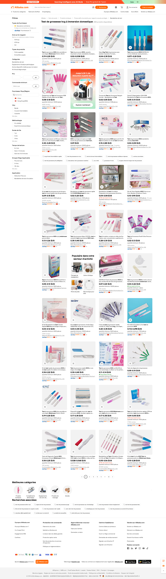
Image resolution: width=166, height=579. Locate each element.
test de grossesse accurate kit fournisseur (121, 509)
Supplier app (75, 561)
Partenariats (130, 541)
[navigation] (25, 247)
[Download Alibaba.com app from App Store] (130, 562)
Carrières (17, 537)
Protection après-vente (50, 537)
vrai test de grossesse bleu (132, 504)
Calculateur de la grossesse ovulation (78, 160)
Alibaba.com (119, 561)
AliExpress (56, 570)
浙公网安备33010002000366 (114, 576)
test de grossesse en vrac (74, 156)
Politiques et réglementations (51, 546)
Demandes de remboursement (108, 537)
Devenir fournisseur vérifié (135, 537)
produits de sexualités (60, 513)
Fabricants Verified (76, 528)
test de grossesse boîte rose (23, 504)
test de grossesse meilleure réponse (118, 156)
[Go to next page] (112, 477)
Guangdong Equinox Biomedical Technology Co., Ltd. (139, 104)
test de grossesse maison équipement (109, 504)
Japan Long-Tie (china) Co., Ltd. (51, 106)
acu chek (96, 160)
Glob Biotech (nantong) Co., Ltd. (80, 199)
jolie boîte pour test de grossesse (81, 513)
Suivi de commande (133, 534)
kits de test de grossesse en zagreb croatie (27, 509)
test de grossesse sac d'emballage (84, 504)
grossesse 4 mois (109, 160)
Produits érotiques (65, 18)
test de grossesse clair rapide (52, 509)
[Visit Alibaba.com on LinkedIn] (132, 548)
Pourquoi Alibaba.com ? (22, 526)
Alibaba (43, 18)
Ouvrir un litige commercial (107, 534)
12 (108, 476)
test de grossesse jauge (62, 504)
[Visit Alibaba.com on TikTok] (147, 548)
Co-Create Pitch (20, 530)
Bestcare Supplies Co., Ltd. (50, 202)
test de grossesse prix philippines (53, 160)
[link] (163, 560)
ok (36, 77)
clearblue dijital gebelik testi (23, 513)
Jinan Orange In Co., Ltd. (49, 149)
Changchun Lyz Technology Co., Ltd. (110, 147)
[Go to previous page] (82, 477)
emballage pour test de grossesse (95, 509)
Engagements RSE (20, 534)
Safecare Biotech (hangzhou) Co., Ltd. (82, 60)
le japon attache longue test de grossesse (130, 160)
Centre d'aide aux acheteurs (107, 526)
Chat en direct (103, 530)
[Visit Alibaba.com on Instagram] (140, 548)
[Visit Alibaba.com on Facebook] (128, 548)
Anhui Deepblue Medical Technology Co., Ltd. (139, 60)
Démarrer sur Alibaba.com (135, 530)
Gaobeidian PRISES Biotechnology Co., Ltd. (139, 199)
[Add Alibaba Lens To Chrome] (42, 562)
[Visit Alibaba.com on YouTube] (143, 548)
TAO (98, 570)
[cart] (122, 7)
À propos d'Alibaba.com (22, 522)
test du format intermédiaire (94, 156)
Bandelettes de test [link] (116, 18)
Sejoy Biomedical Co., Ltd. (106, 60)
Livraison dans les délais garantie (52, 534)
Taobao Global (91, 570)
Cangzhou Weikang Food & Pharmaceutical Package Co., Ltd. (83, 147)
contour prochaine (138, 156)
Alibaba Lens (24, 561)
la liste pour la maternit (42, 513)
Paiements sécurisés (49, 526)
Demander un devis (77, 532)
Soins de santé (53, 18)
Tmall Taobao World (73, 570)
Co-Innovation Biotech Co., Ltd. (51, 63)
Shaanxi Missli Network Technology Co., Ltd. (111, 204)
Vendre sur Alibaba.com (134, 526)
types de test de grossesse (43, 504)
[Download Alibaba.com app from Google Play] (144, 562)
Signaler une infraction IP (106, 541)
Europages (111, 570)
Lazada (83, 570)
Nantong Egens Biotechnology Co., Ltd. (139, 147)
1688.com (63, 570)
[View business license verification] (100, 576)
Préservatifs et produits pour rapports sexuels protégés (90, 18)
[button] (93, 7)
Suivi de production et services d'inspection (52, 542)
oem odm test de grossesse (73, 509)
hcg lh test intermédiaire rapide (53, 156)
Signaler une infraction (105, 545)
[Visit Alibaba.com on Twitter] (136, 548)
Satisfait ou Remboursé (50, 530)
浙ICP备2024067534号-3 (132, 576)
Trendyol (103, 570)
